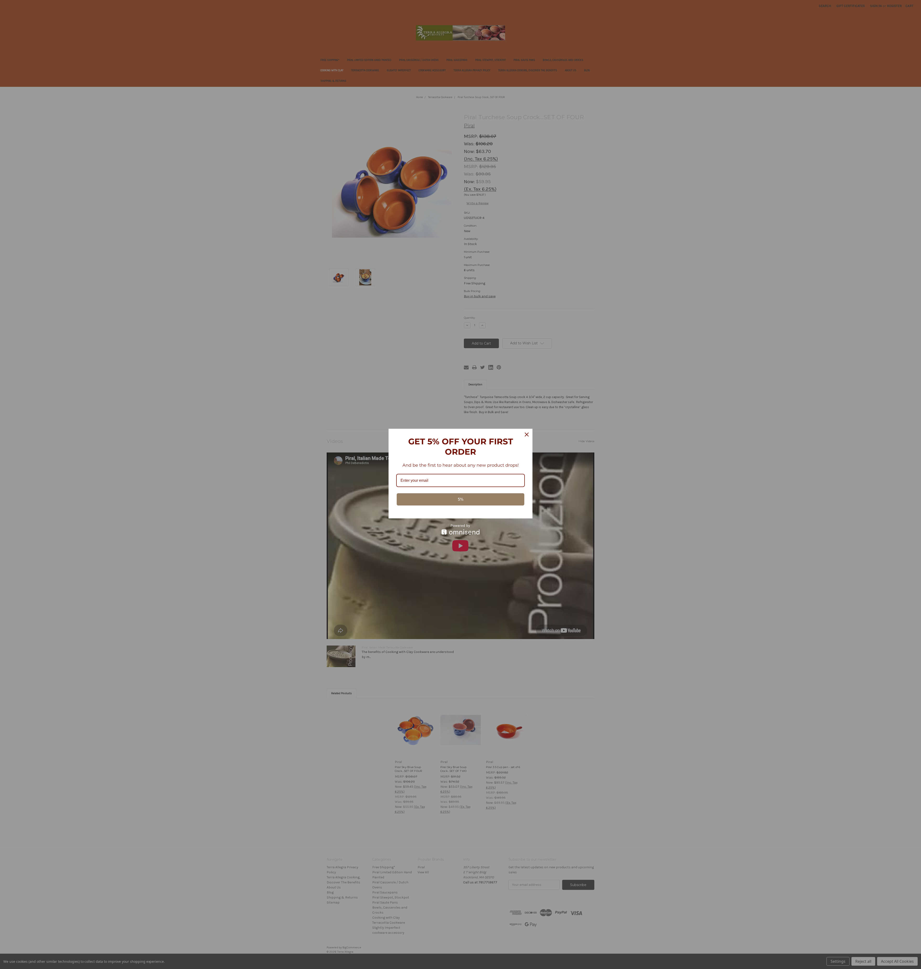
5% (460, 499)
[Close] (526, 434)
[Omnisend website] (460, 529)
